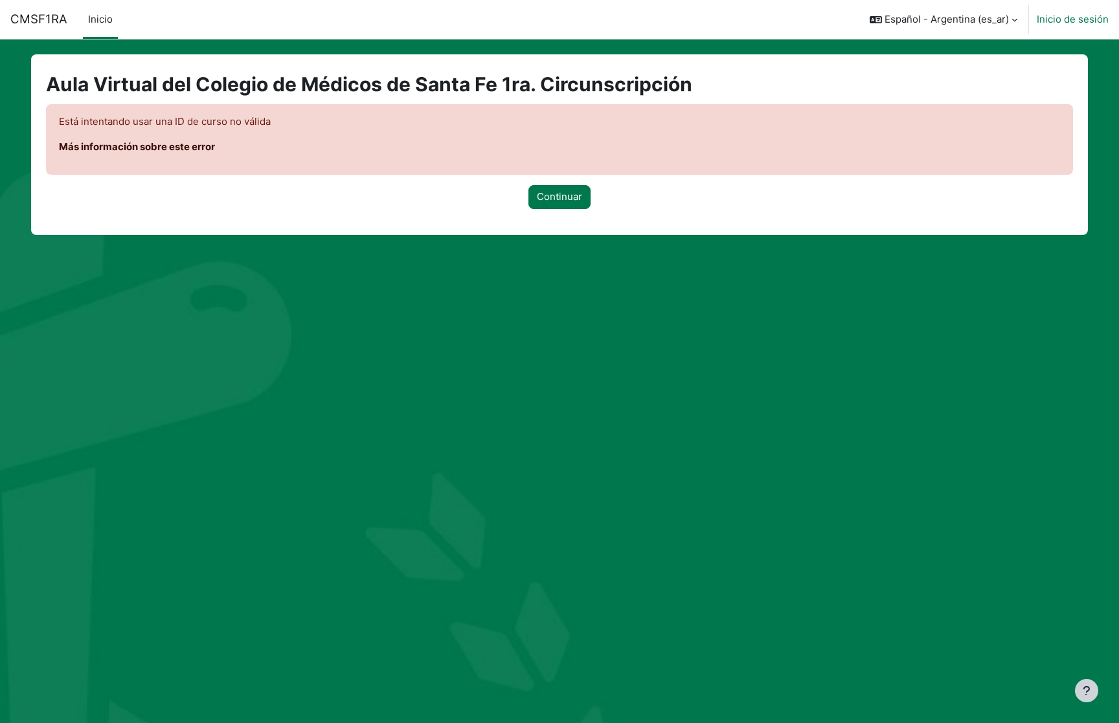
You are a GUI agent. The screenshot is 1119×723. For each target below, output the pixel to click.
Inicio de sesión (1073, 19)
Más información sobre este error (137, 146)
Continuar (559, 196)
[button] (943, 19)
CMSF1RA (38, 19)
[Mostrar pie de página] (1086, 690)
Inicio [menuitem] (100, 19)
